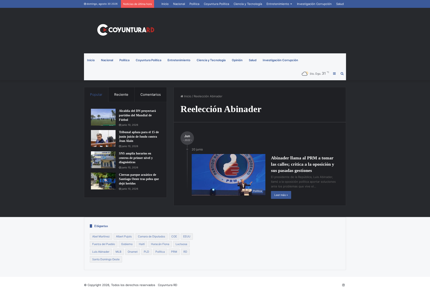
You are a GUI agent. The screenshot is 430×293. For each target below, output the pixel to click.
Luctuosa (181, 244)
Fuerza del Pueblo (103, 244)
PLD (146, 251)
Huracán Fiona (160, 244)
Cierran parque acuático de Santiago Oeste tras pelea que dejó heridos (139, 179)
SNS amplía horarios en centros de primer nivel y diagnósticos (136, 158)
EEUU (186, 236)
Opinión (237, 60)
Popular (96, 94)
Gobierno (127, 244)
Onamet (133, 251)
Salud (340, 4)
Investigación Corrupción (314, 4)
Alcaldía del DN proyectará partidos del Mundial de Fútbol (137, 115)
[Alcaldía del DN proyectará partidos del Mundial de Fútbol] (103, 117)
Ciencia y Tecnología (248, 4)
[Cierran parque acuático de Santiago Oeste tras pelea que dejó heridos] (103, 181)
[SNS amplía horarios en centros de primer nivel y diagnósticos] (103, 159)
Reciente (121, 94)
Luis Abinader (100, 251)
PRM (174, 251)
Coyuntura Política (216, 4)
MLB (118, 251)
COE (174, 236)
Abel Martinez (101, 236)
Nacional (179, 4)
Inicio (165, 4)
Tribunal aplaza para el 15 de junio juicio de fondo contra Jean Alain (139, 136)
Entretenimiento (278, 4)
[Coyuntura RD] (125, 30)
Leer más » (281, 195)
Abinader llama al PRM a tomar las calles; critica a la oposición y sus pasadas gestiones (302, 164)
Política (194, 4)
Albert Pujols (124, 236)
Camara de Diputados (151, 236)
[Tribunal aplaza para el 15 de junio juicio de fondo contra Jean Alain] (103, 138)
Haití (142, 244)
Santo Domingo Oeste (106, 259)
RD (185, 251)
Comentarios (150, 94)
